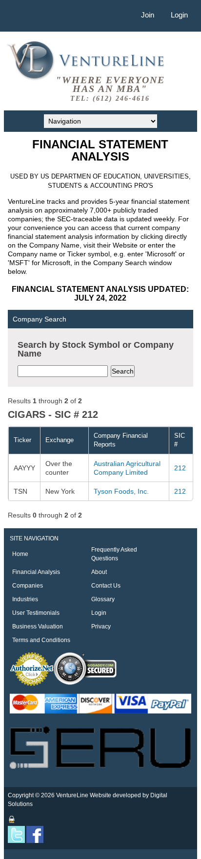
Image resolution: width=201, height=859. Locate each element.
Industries (25, 599)
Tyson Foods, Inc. (121, 491)
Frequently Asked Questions (114, 554)
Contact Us (106, 585)
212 (180, 468)
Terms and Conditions (41, 640)
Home (20, 554)
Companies (27, 585)
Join (147, 15)
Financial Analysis (36, 572)
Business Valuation (37, 626)
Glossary (103, 599)
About (99, 572)
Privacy (101, 626)
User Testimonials (36, 612)
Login (179, 15)
